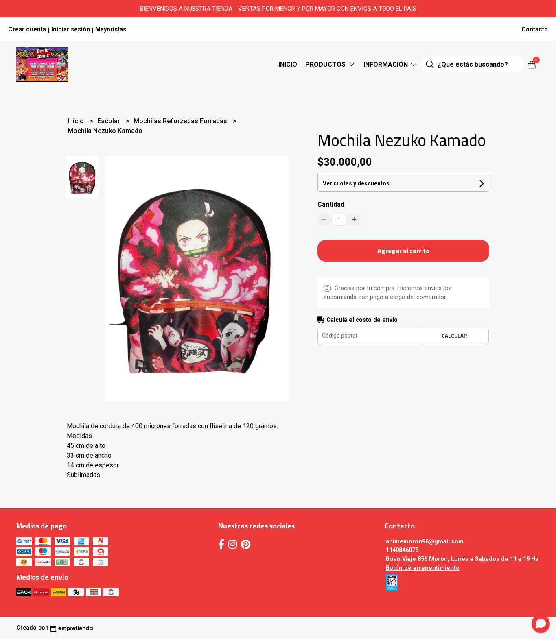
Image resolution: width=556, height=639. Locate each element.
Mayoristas (110, 29)
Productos (326, 64)
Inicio (287, 64)
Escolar (109, 121)
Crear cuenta (27, 29)
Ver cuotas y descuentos (356, 183)
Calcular (454, 335)
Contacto (534, 29)
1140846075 (402, 550)
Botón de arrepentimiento (423, 568)
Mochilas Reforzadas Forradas (181, 121)
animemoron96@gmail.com (425, 541)
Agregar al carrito (403, 250)
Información (386, 64)
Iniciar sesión (70, 29)
